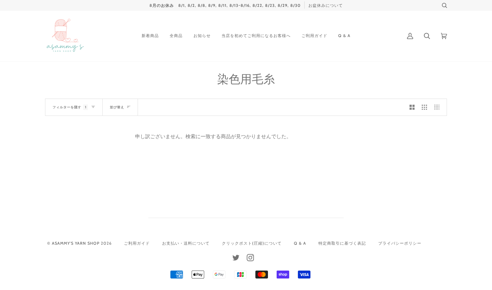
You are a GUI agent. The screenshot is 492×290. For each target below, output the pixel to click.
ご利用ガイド (137, 243)
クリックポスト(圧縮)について (252, 243)
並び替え (117, 107)
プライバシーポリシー (399, 243)
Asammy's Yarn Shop (75, 243)
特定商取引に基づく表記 (342, 243)
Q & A (300, 243)
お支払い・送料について (186, 243)
